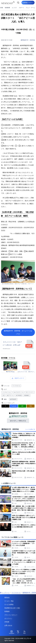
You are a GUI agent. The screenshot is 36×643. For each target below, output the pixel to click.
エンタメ (14, 7)
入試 (3, 395)
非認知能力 (26, 395)
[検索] (18, 2)
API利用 (6, 622)
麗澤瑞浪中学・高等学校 (28, 40)
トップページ (6, 592)
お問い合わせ (8, 625)
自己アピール (10, 395)
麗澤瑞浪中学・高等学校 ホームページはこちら (18, 332)
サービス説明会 (8, 604)
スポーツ (21, 7)
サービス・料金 (8, 601)
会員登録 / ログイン (28, 2)
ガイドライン (8, 618)
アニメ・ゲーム (30, 7)
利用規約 (7, 611)
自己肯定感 (19, 395)
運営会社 (7, 597)
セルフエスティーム (19, 392)
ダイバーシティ (30, 392)
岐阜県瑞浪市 (13, 399)
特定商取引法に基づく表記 (12, 608)
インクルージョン (6, 392)
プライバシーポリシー (10, 615)
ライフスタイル (16, 385)
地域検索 (7, 7)
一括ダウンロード (19, 378)
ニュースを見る (29, 429)
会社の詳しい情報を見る (18, 421)
